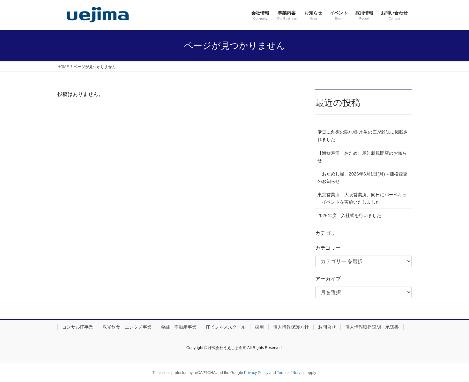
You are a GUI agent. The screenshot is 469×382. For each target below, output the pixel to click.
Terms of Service (291, 372)
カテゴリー (328, 248)
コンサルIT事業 (77, 327)
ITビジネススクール (226, 327)
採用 (259, 327)
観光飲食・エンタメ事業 (127, 327)
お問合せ (327, 327)
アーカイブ (328, 279)
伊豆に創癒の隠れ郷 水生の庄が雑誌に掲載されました (362, 135)
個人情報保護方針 (291, 327)
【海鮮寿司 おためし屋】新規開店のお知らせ (362, 157)
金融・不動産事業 (179, 327)
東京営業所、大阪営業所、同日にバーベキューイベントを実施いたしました (362, 198)
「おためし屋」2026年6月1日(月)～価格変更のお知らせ (362, 177)
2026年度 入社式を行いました (349, 215)
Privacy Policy (256, 372)
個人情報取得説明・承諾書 (372, 327)
